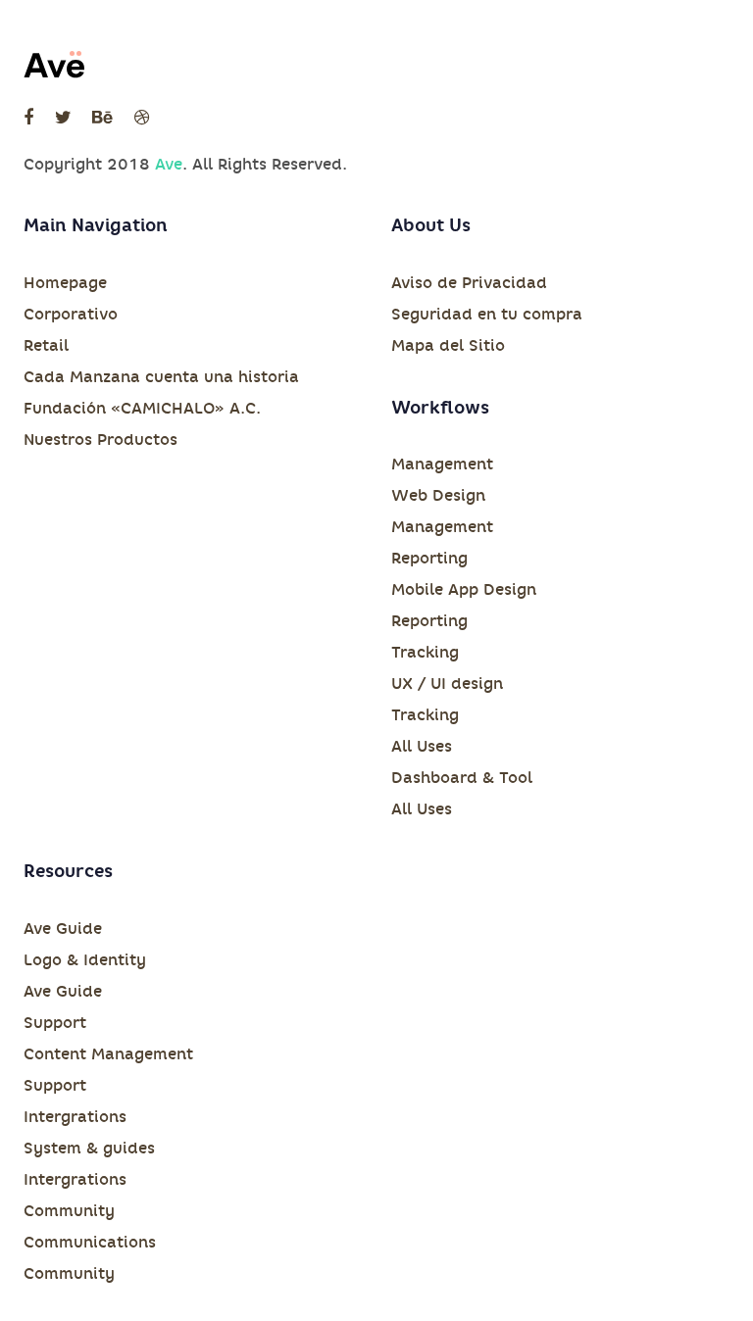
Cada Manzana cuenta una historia (161, 377)
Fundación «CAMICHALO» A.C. (142, 408)
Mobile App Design (463, 589)
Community (69, 1210)
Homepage (65, 282)
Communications (90, 1242)
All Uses (421, 746)
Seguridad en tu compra (486, 314)
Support (55, 1022)
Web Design (438, 495)
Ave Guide (63, 928)
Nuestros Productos (100, 439)
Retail (46, 345)
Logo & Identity (85, 960)
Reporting (429, 558)
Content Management (108, 1054)
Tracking (425, 652)
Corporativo (71, 314)
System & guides (89, 1148)
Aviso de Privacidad (469, 282)
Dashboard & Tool (461, 777)
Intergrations (75, 1116)
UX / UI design (447, 683)
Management (442, 464)
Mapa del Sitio (448, 345)
